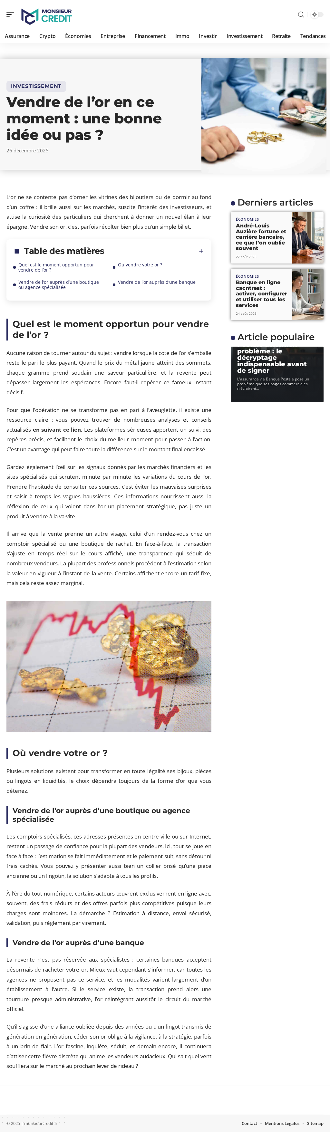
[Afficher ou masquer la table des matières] (154, 251)
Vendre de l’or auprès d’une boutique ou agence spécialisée (58, 284)
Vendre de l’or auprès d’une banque (157, 282)
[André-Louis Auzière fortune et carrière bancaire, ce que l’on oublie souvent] (308, 238)
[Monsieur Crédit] (46, 14)
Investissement (36, 86)
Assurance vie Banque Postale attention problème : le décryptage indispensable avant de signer (275, 354)
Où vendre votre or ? (140, 265)
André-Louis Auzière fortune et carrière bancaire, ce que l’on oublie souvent (261, 237)
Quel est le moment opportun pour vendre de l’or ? (56, 267)
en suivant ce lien (57, 429)
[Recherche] (301, 15)
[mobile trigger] (11, 14)
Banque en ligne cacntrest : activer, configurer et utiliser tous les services (261, 293)
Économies (247, 219)
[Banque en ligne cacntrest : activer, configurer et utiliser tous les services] (308, 294)
